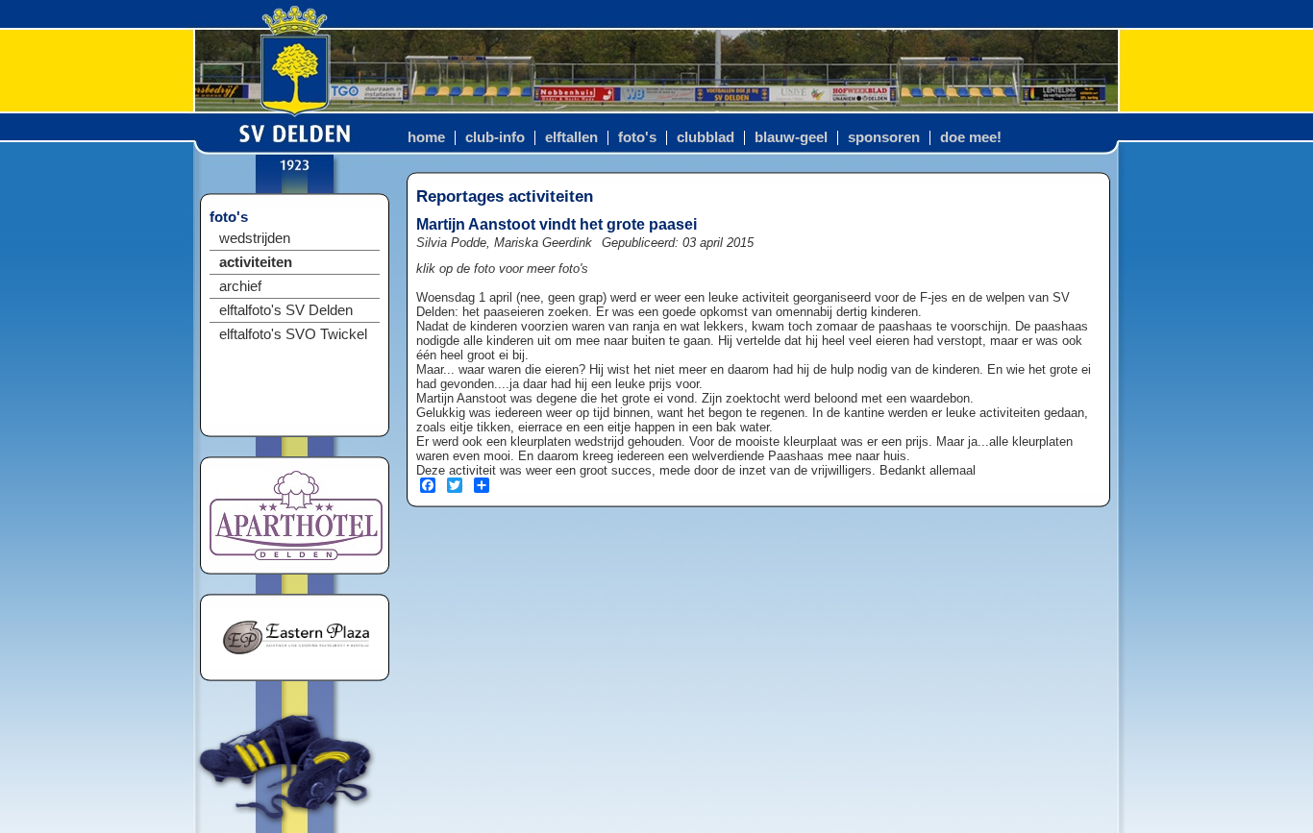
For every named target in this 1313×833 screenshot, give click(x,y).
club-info (495, 137)
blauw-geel (791, 137)
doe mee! (971, 137)
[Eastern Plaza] (296, 662)
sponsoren (884, 137)
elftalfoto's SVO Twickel (293, 334)
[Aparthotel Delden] (296, 556)
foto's (637, 137)
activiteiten (255, 262)
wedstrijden (254, 238)
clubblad (705, 137)
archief (240, 286)
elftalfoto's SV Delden (286, 310)
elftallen (571, 137)
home (426, 137)
